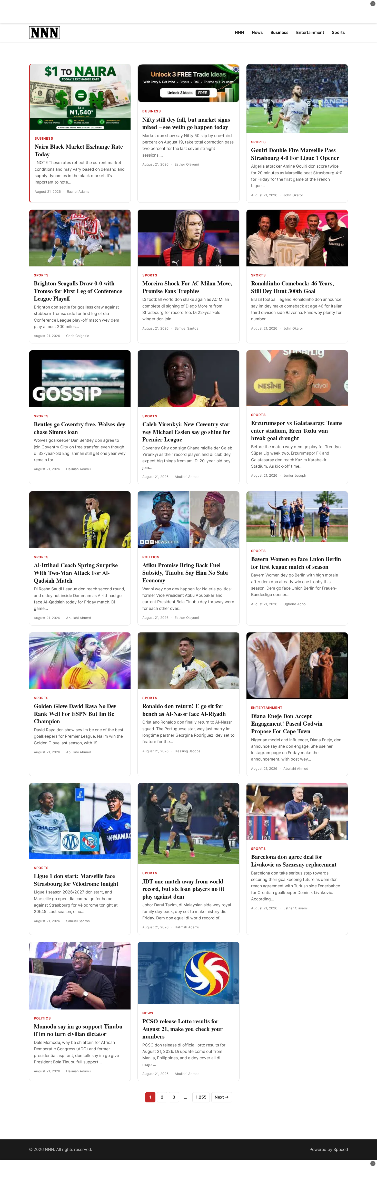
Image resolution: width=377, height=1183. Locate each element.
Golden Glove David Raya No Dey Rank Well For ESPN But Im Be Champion (75, 713)
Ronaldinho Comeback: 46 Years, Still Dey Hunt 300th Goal (292, 287)
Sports (258, 142)
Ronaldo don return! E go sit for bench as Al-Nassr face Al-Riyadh (184, 709)
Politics (150, 557)
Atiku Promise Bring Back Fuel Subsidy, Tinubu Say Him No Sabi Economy (185, 572)
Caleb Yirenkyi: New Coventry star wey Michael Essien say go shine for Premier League (186, 432)
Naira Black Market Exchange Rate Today (79, 150)
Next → (222, 1097)
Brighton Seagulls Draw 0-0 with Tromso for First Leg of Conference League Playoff (78, 291)
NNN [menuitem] (239, 32)
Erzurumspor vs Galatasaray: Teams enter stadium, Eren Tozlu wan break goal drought (296, 430)
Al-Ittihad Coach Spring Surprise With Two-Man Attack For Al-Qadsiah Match (76, 572)
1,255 (201, 1097)
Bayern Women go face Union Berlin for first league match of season (296, 562)
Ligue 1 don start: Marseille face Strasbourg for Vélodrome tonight (76, 879)
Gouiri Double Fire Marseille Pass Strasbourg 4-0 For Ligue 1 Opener (295, 154)
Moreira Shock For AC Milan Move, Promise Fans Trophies (187, 287)
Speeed (340, 1149)
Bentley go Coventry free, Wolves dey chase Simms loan (79, 428)
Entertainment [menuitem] (310, 32)
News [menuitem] (257, 32)
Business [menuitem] (280, 32)
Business (44, 138)
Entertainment (267, 708)
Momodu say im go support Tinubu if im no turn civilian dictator (78, 1030)
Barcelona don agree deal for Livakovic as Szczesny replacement (294, 860)
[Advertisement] (188, 11)
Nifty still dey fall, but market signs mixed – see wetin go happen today (186, 123)
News (147, 1013)
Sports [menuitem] (338, 32)
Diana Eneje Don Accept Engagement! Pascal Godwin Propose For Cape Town (287, 723)
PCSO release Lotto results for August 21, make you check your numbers (182, 1029)
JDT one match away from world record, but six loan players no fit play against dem (183, 889)
